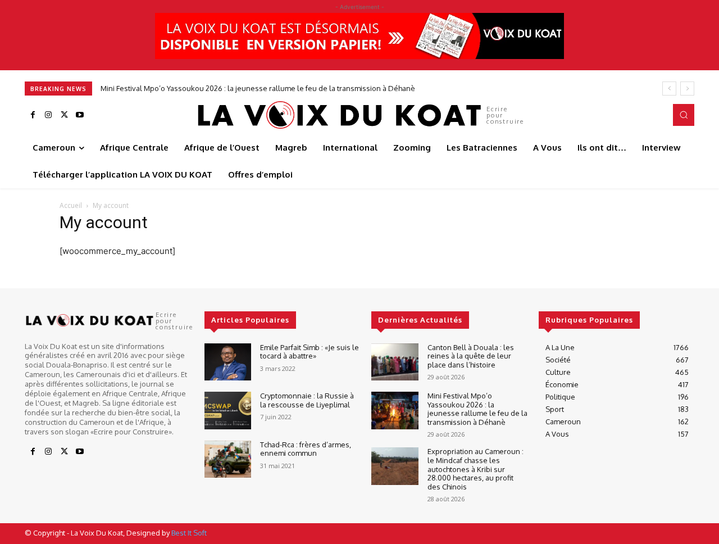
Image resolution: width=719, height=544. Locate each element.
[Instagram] (48, 115)
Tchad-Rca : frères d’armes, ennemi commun (305, 449)
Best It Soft (189, 532)
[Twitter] (64, 115)
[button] (683, 114)
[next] (687, 88)
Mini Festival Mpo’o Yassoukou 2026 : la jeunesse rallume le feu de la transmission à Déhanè (258, 88)
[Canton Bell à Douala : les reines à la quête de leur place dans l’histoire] (394, 362)
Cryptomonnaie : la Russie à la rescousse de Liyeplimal (307, 400)
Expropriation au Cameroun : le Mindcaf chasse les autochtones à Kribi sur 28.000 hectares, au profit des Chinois (475, 469)
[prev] (669, 88)
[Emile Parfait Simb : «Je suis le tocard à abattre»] (227, 362)
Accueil (71, 205)
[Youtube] (80, 115)
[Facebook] (32, 115)
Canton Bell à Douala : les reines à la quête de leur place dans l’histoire (470, 356)
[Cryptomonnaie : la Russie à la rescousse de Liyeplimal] (227, 410)
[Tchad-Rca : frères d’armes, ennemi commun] (227, 459)
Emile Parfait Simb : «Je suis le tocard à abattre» (309, 352)
